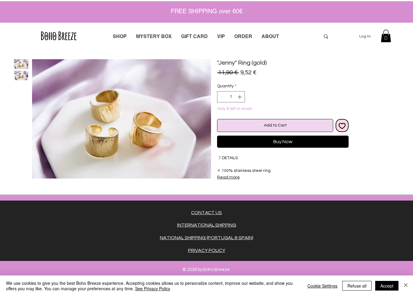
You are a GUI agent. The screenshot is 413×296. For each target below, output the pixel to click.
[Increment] (240, 97)
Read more (228, 177)
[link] (386, 36)
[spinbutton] (231, 97)
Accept (386, 286)
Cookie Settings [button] (322, 286)
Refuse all (356, 286)
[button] (243, 36)
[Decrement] (222, 97)
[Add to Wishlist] (342, 125)
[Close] (405, 285)
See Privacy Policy (152, 288)
